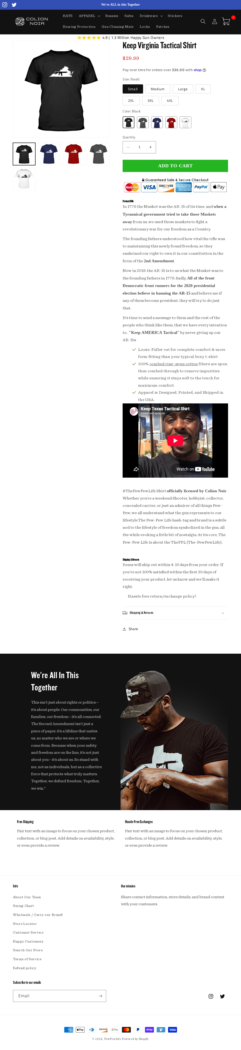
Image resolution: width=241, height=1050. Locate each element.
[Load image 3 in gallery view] (74, 154)
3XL (151, 100)
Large (183, 89)
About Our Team (27, 897)
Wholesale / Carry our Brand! (38, 915)
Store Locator (25, 924)
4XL (170, 100)
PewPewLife (112, 1039)
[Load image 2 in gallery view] (49, 154)
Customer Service (28, 932)
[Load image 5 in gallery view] (24, 179)
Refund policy (24, 968)
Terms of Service (27, 959)
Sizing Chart (23, 906)
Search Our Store (28, 950)
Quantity (129, 137)
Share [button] (133, 629)
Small (133, 89)
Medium (158, 89)
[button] (89, 16)
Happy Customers (28, 941)
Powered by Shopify (135, 1039)
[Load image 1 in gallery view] (24, 154)
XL (203, 89)
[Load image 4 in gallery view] (99, 154)
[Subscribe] (100, 996)
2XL (131, 100)
